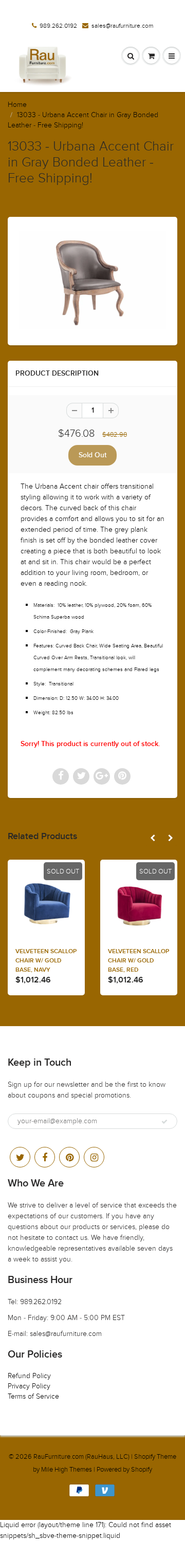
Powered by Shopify (124, 1469)
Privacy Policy (29, 1386)
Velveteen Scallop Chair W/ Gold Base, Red (138, 961)
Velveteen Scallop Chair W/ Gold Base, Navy (46, 961)
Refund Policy (29, 1375)
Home (17, 104)
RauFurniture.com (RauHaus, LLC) (81, 1457)
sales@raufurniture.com (122, 25)
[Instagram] (94, 1157)
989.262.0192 (58, 25)
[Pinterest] (69, 1157)
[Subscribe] (164, 1121)
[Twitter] (20, 1157)
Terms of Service (33, 1396)
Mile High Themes (66, 1469)
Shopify (144, 1457)
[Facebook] (44, 1157)
